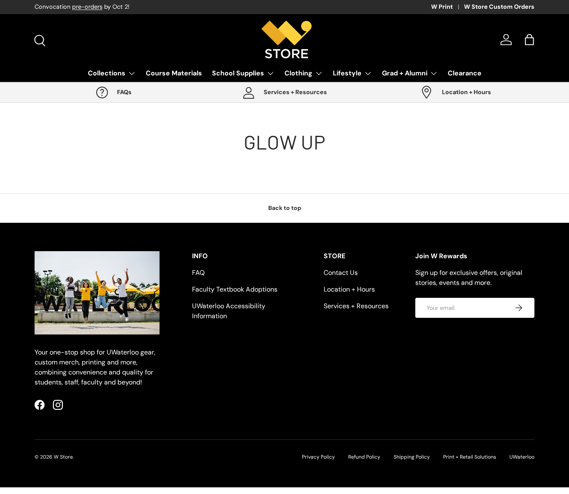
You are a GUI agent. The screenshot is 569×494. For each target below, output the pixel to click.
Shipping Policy (412, 457)
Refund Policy (364, 457)
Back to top (284, 208)
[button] (529, 39)
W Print (442, 6)
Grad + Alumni (404, 73)
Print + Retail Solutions (469, 457)
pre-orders (87, 6)
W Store (63, 457)
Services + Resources (356, 306)
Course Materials (174, 73)
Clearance (465, 73)
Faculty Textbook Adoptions (234, 289)
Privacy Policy (318, 457)
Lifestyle (347, 73)
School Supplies (238, 73)
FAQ (198, 272)
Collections (106, 73)
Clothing (298, 73)
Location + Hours (349, 289)
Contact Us (341, 272)
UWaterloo (521, 457)
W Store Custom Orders (499, 6)
